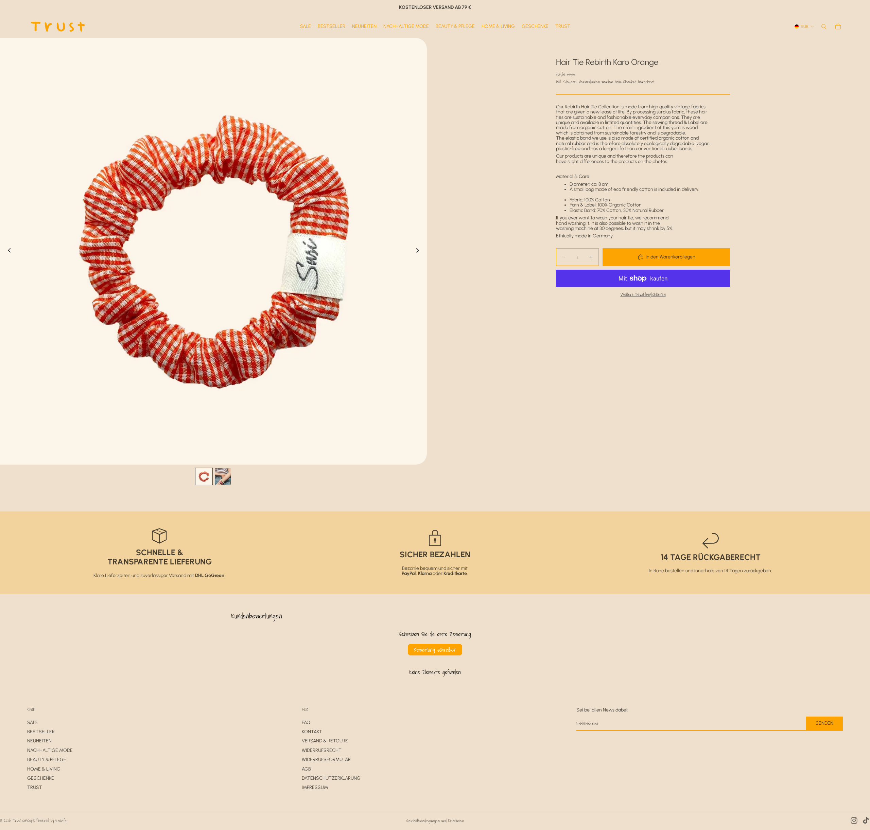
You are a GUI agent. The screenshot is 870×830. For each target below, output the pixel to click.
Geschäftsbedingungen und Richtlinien (435, 820)
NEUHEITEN (39, 741)
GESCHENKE (40, 778)
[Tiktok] (866, 820)
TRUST (34, 788)
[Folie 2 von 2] (223, 476)
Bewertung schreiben (435, 649)
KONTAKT (312, 732)
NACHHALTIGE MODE (50, 750)
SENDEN (824, 723)
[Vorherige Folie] (7, 251)
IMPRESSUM (315, 788)
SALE (32, 722)
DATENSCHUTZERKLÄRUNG (331, 778)
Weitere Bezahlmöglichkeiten (643, 294)
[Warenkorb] (838, 26)
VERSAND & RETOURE (325, 741)
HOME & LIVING (43, 769)
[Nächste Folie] (419, 251)
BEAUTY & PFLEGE (46, 759)
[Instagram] (854, 820)
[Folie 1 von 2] (204, 476)
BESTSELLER (41, 732)
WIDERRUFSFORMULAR (326, 759)
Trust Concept (23, 820)
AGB (306, 769)
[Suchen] (823, 26)
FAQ (306, 722)
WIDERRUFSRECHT (322, 750)
